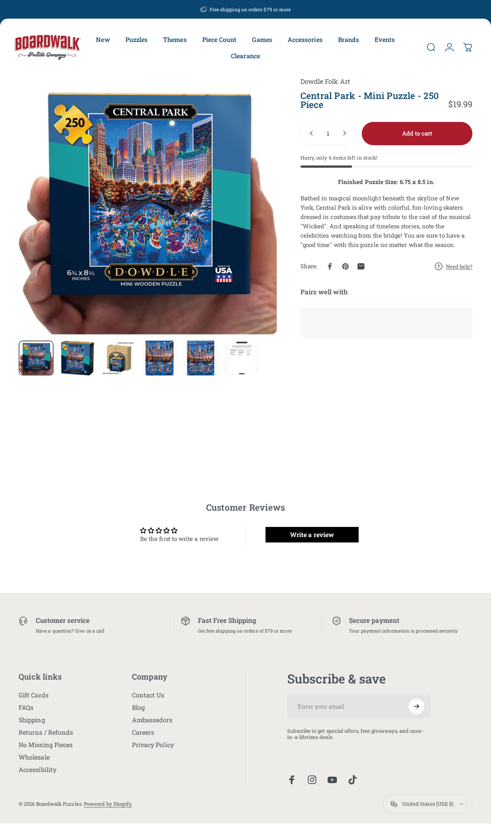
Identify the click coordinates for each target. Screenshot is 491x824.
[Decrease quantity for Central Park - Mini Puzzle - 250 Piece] (310, 133)
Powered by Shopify (108, 804)
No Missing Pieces (46, 745)
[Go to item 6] (241, 358)
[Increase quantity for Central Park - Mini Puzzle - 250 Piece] (346, 133)
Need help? (459, 266)
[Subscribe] (416, 706)
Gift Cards (34, 695)
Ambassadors (152, 720)
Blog (138, 707)
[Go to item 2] (77, 358)
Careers (143, 732)
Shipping (32, 720)
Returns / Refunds (46, 732)
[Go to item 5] (200, 358)
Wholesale (34, 757)
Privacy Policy (153, 745)
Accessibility (37, 770)
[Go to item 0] (36, 358)
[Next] (256, 218)
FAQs (26, 707)
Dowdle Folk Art (325, 81)
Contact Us (148, 695)
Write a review (312, 534)
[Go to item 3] (118, 358)
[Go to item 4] (159, 358)
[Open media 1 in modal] (148, 205)
